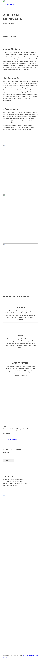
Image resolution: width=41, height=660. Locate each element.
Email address (7, 452)
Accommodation (20, 363)
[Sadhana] (20, 301)
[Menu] (35, 4)
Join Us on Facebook (10, 439)
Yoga (20, 335)
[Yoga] (20, 329)
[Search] (30, 4)
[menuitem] (30, 4)
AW (23, 655)
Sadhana (20, 307)
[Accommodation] (20, 357)
